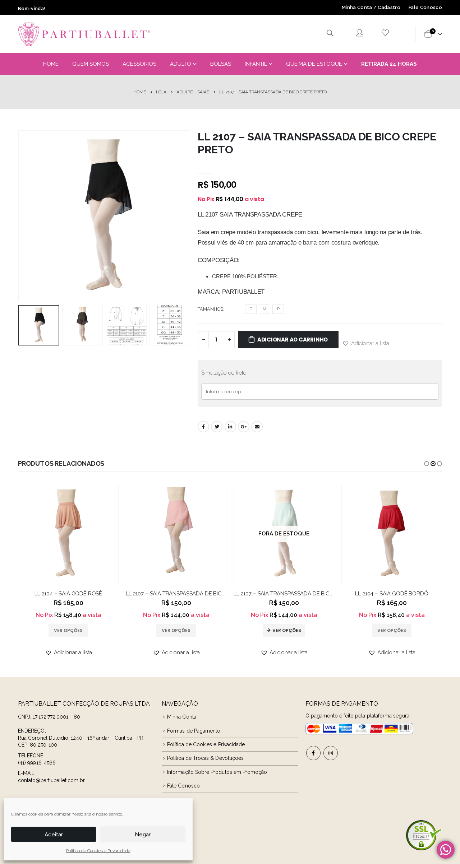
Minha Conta (181, 717)
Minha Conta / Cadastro (371, 7)
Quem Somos (90, 64)
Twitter (216, 426)
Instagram (330, 753)
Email (257, 426)
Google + (243, 426)
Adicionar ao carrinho (292, 339)
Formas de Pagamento (193, 731)
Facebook (203, 426)
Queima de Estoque (314, 64)
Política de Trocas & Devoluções (205, 758)
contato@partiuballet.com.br (51, 780)
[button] (365, 343)
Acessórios (139, 64)
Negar (143, 834)
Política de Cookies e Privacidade (98, 850)
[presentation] (19, 216)
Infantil (256, 64)
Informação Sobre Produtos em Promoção (217, 772)
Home (51, 64)
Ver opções (286, 630)
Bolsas (220, 64)
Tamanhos (210, 309)
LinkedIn (230, 426)
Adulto (180, 64)
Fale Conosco (425, 7)
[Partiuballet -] (84, 34)
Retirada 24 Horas (389, 64)
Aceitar (54, 834)
